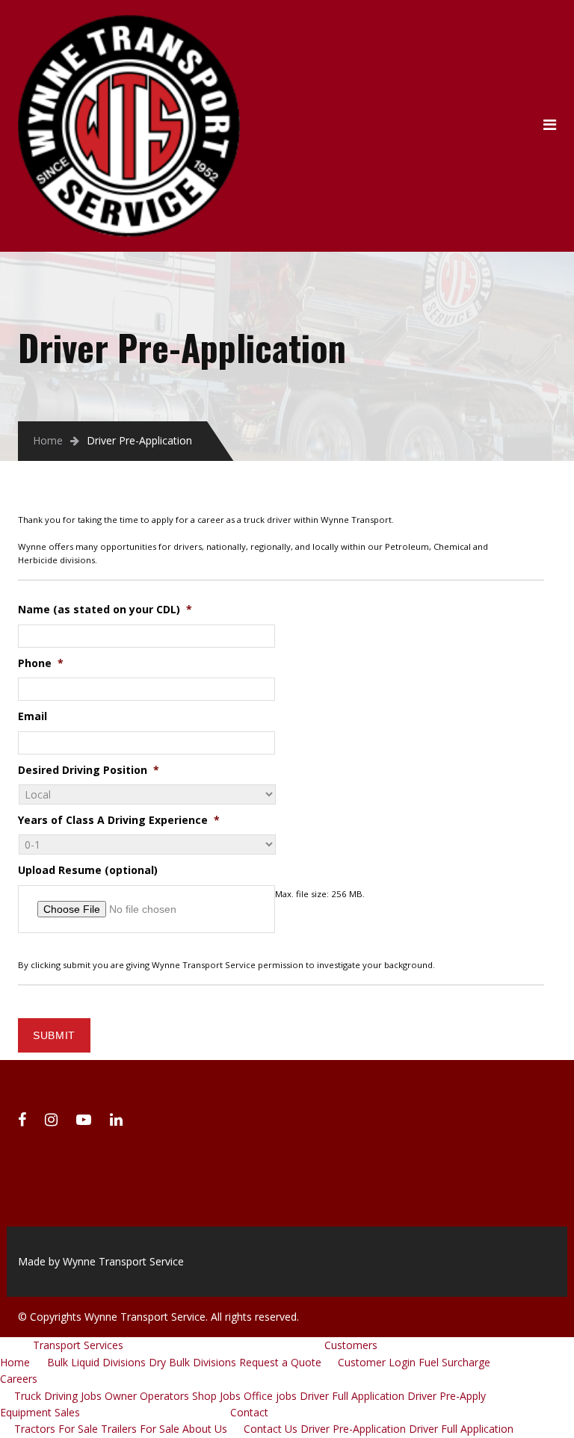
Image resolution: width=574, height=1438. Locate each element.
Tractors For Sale (56, 1429)
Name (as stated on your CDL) (105, 609)
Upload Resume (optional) (88, 870)
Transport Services (78, 1345)
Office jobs (270, 1396)
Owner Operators (147, 1396)
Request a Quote (280, 1362)
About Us (204, 1429)
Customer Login (377, 1362)
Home (48, 440)
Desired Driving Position (88, 770)
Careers (18, 1379)
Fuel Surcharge (454, 1362)
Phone (41, 663)
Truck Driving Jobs (58, 1396)
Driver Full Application (352, 1396)
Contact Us (270, 1429)
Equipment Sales (40, 1412)
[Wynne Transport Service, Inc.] (129, 23)
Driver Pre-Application (353, 1429)
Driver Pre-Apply (446, 1396)
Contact (249, 1412)
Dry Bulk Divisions (192, 1362)
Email (32, 716)
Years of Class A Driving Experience (119, 820)
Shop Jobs (216, 1396)
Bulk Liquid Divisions (96, 1362)
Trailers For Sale (140, 1429)
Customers (350, 1345)
